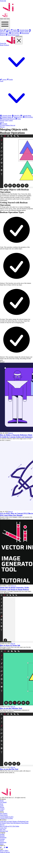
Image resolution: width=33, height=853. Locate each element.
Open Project (4, 815)
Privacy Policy (4, 850)
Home (2, 30)
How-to (2, 127)
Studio (11, 79)
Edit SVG (17, 115)
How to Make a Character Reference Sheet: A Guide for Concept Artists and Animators (16, 436)
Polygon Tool (4, 831)
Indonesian (3, 842)
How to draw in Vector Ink (10, 645)
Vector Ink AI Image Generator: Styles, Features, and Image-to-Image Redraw (14, 588)
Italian (2, 844)
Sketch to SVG (18, 117)
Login (1, 810)
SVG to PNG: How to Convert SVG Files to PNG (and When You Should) (16, 514)
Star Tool (2, 829)
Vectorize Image (7, 115)
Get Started (3, 802)
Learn (17, 35)
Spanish (2, 836)
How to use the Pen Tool (9, 769)
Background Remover (8, 119)
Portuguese (3, 837)
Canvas (4, 79)
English (2, 834)
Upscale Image (26, 115)
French (2, 840)
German (2, 839)
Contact (10, 120)
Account (4, 123)
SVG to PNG (29, 117)
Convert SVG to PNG (6, 818)
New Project (3, 813)
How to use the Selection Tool (11, 708)
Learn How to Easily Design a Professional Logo (14, 821)
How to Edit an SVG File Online (9, 826)
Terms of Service (5, 852)
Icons (19, 119)
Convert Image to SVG (6, 816)
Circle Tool (3, 828)
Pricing (13, 35)
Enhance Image (7, 117)
